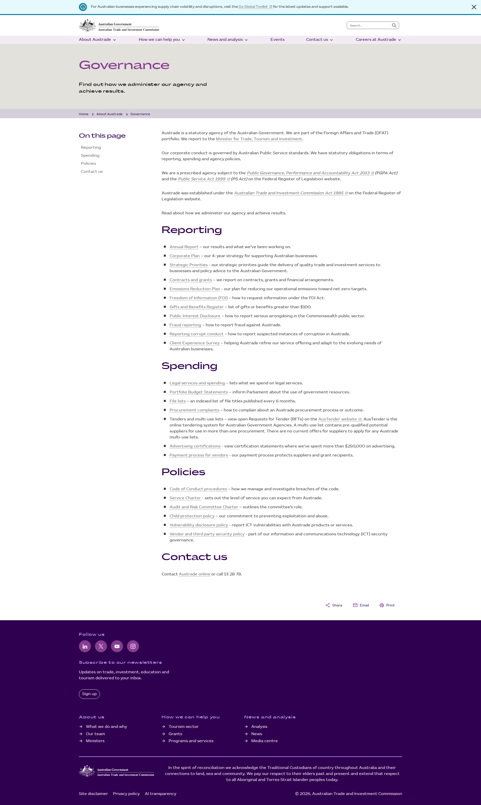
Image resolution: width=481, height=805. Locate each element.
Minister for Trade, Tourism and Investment (259, 139)
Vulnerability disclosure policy (199, 525)
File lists (178, 401)
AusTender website (337, 419)
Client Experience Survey (195, 343)
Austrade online (194, 574)
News (256, 734)
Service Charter (185, 498)
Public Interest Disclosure (195, 316)
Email (361, 605)
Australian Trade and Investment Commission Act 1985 (288, 193)
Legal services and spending (197, 383)
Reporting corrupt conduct (196, 334)
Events (278, 40)
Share (333, 605)
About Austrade (98, 40)
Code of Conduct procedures (198, 489)
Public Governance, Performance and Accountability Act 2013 (308, 173)
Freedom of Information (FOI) (199, 298)
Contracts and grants (191, 280)
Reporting (91, 147)
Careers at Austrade (379, 40)
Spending (90, 155)
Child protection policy (192, 516)
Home (83, 114)
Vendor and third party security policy (207, 534)
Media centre (264, 741)
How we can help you (162, 40)
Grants (175, 734)
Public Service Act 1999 (201, 179)
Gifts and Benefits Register (197, 307)
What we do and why (106, 727)
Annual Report (184, 247)
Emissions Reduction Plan (195, 289)
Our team (95, 734)
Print (387, 605)
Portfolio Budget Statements (199, 392)
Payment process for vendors (199, 455)
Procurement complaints (194, 410)
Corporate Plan (185, 256)
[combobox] (368, 25)
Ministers (95, 741)
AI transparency (160, 794)
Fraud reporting (185, 325)
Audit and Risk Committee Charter (204, 507)
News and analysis (228, 40)
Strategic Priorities (189, 265)
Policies (88, 164)
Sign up (89, 694)
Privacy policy (126, 794)
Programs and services (191, 741)
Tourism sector (184, 727)
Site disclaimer (93, 794)
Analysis (259, 727)
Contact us (320, 40)
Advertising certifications (195, 446)
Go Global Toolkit (253, 7)
